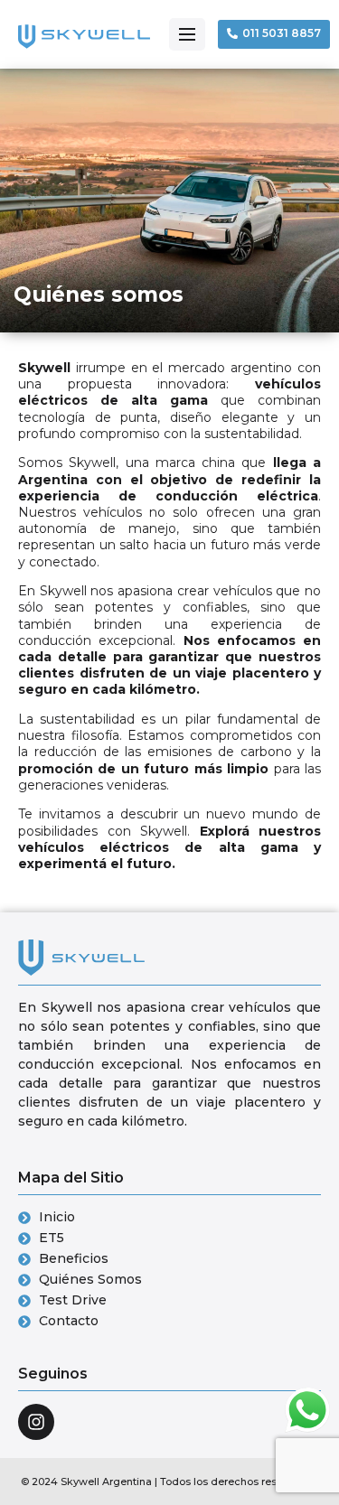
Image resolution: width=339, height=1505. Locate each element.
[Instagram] (36, 1422)
